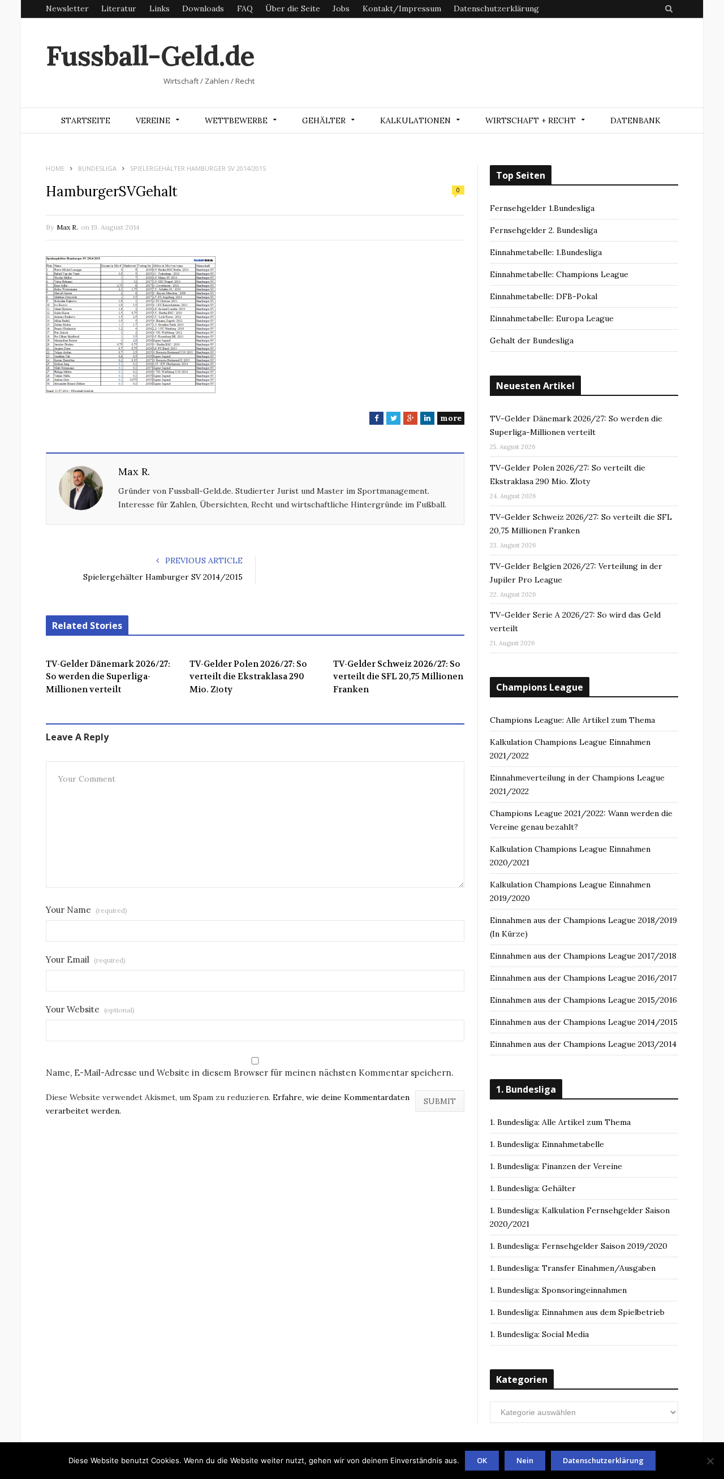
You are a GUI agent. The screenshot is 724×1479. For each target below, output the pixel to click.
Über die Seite (292, 8)
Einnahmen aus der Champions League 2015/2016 (583, 1000)
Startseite (85, 120)
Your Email (86, 959)
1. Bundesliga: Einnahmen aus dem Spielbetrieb (577, 1312)
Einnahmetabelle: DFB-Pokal (543, 296)
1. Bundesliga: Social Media (539, 1334)
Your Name (86, 909)
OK (482, 1460)
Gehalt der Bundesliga (532, 340)
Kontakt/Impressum (402, 8)
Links (159, 8)
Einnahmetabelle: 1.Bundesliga (546, 252)
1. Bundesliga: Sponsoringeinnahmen (558, 1290)
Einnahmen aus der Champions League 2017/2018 (583, 956)
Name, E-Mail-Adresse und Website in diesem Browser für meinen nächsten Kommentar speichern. (250, 1072)
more (451, 418)
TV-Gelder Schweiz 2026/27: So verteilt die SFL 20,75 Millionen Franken (398, 676)
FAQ (245, 8)
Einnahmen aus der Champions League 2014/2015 (584, 1022)
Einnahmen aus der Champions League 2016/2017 (583, 978)
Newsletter (67, 8)
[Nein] (710, 1461)
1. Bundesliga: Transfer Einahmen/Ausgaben (573, 1268)
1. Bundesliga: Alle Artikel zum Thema (560, 1122)
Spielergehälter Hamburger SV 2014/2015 (163, 577)
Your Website (90, 1009)
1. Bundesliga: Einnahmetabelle (547, 1144)
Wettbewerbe (236, 120)
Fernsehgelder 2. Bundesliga (543, 230)
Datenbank (635, 120)
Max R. (67, 227)
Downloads (203, 8)
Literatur (118, 8)
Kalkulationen (415, 120)
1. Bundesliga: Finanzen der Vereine (556, 1166)
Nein (524, 1460)
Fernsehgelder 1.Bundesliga (542, 208)
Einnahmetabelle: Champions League (559, 274)
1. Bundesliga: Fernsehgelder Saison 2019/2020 (578, 1246)
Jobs (341, 8)
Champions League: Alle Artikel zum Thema (572, 720)
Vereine (153, 120)
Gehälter (324, 120)
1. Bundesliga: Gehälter (533, 1188)
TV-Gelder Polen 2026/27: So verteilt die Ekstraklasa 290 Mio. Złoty (248, 676)
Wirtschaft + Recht (530, 120)
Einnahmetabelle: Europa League (552, 318)
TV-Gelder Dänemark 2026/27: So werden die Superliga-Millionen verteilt (108, 676)
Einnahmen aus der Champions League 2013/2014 (583, 1044)
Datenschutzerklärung (496, 8)
